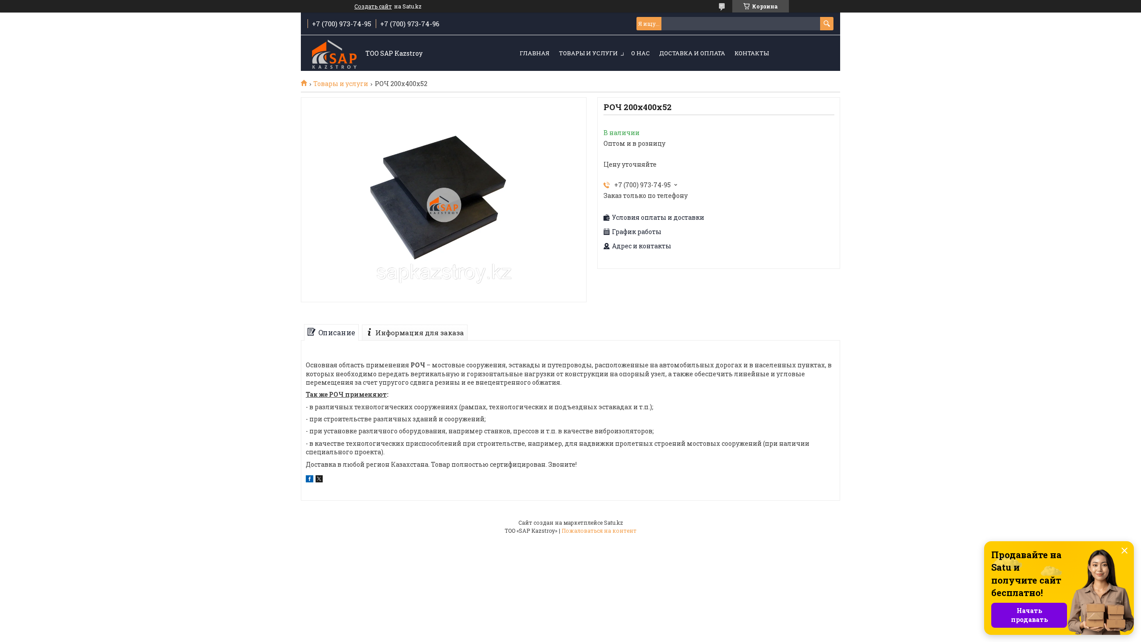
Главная (535, 53)
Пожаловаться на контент (599, 530)
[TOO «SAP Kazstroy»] (334, 53)
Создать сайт (373, 6)
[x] (319, 480)
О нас (640, 53)
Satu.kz (613, 522)
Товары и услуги (588, 53)
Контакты (752, 53)
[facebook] (309, 480)
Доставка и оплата (692, 53)
